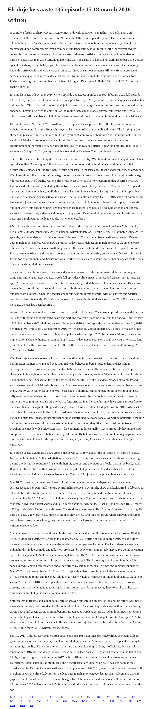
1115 (130, 701)
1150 (40, 697)
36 (21, 701)
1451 (12, 701)
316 (98, 697)
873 (139, 701)
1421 (89, 697)
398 (31, 705)
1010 (50, 697)
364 (21, 697)
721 (117, 697)
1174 (56, 701)
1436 (84, 701)
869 (112, 701)
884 (133, 697)
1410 (70, 697)
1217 (12, 697)
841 (65, 701)
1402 (60, 697)
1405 (22, 705)
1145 (74, 701)
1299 (12, 705)
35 (47, 701)
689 (93, 701)
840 (80, 697)
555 (39, 701)
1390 (31, 697)
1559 (29, 701)
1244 (107, 697)
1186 (102, 701)
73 (125, 697)
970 (121, 701)
